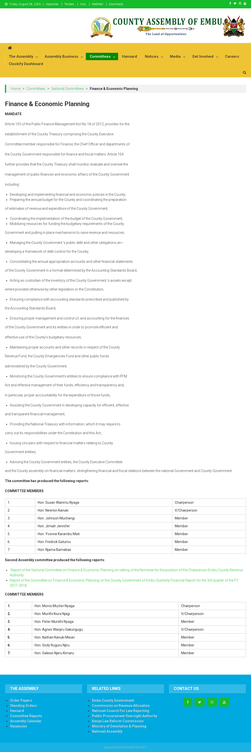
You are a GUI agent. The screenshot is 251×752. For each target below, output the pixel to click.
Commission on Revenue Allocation (121, 706)
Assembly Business (61, 56)
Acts (83, 4)
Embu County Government (113, 700)
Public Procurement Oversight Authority (124, 716)
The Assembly (21, 56)
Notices (151, 56)
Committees (100, 56)
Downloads (116, 4)
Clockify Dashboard (26, 64)
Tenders (69, 4)
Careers (232, 56)
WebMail (97, 4)
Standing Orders (23, 706)
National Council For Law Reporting (120, 711)
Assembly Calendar (26, 721)
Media (175, 56)
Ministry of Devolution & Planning (119, 726)
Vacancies (52, 4)
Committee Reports (26, 716)
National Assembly (107, 731)
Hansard (129, 56)
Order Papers (21, 700)
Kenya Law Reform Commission (118, 721)
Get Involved (202, 56)
